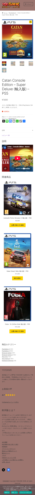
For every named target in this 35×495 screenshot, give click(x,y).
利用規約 (4, 446)
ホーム (5, 13)
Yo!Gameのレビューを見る (10, 402)
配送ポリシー (6, 453)
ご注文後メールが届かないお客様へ (13, 460)
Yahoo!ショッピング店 (9, 457)
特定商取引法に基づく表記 (10, 444)
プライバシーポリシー (9, 449)
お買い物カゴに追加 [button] (17, 225)
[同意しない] (33, 489)
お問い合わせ (6, 462)
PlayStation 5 (12, 13)
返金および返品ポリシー (9, 451)
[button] (30, 22)
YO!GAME (6, 481)
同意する (7, 492)
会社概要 (4, 442)
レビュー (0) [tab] (6, 135)
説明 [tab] (3, 130)
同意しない (14, 492)
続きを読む (17, 278)
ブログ (4, 455)
